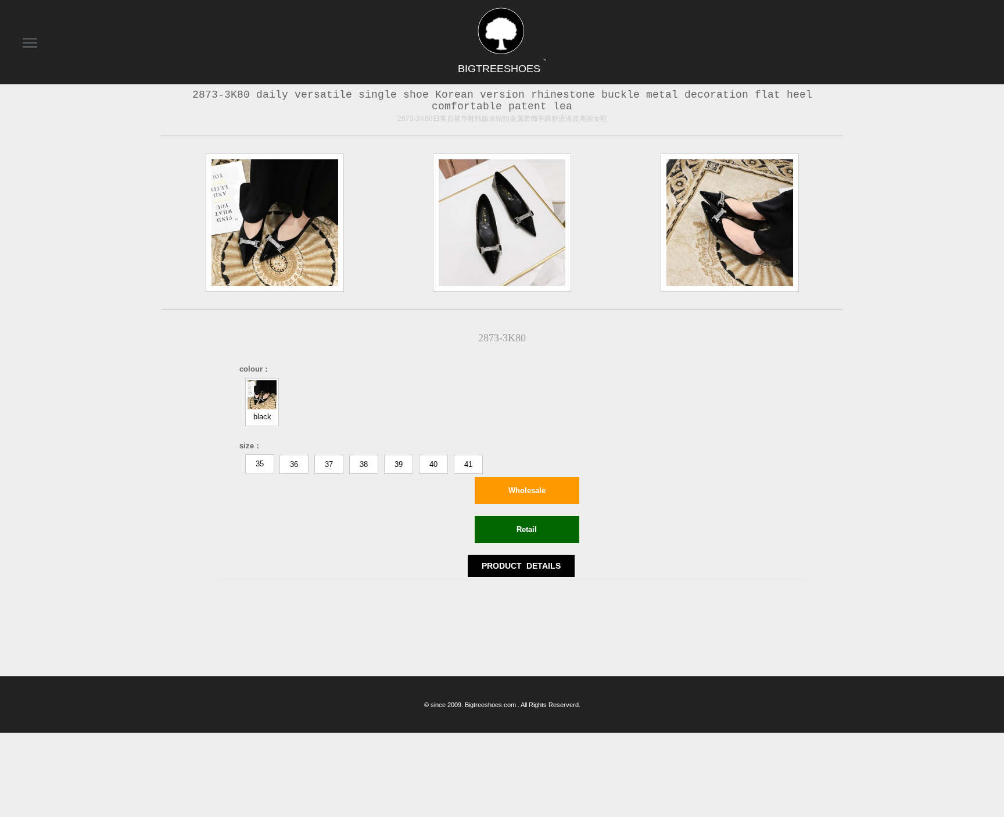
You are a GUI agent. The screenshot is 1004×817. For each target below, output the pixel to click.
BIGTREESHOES (502, 68)
